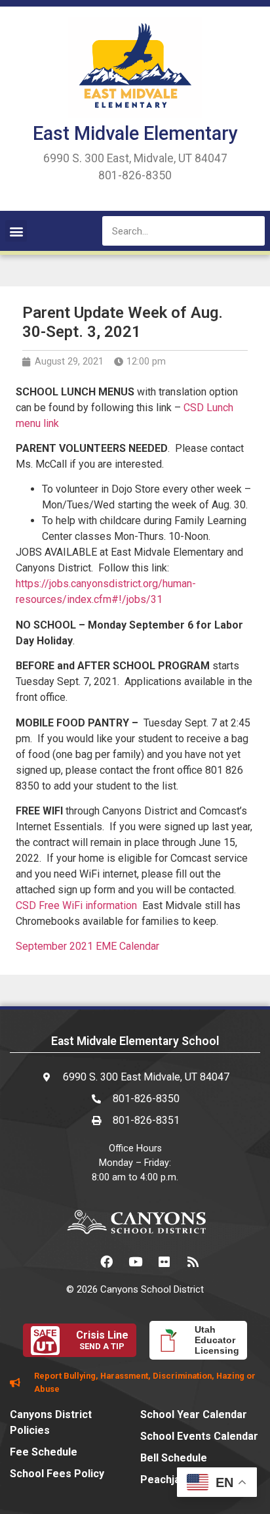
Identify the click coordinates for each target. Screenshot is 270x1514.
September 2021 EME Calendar (87, 946)
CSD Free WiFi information (76, 905)
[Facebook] (106, 1261)
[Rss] (192, 1261)
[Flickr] (163, 1261)
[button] (16, 231)
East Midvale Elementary (135, 133)
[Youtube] (135, 1261)
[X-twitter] (77, 1261)
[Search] (250, 231)
